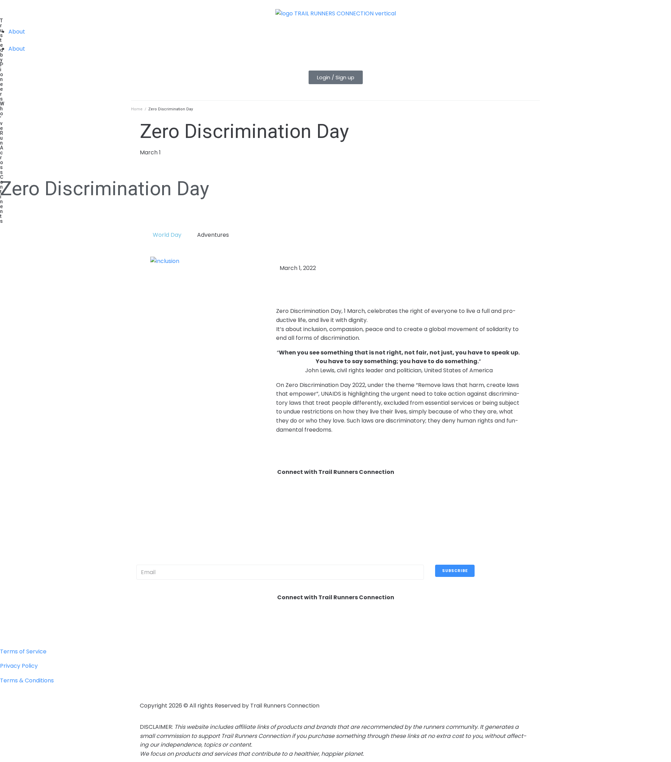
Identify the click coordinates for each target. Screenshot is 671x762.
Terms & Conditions (27, 680)
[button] (335, 77)
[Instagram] (186, 498)
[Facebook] (148, 498)
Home (137, 109)
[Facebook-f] (148, 623)
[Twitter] (167, 498)
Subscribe (455, 571)
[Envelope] (205, 498)
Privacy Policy (19, 666)
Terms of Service (23, 651)
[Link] (224, 498)
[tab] (164, 235)
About (16, 32)
